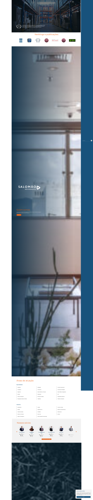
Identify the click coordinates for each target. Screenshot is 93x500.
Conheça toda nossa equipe (46, 439)
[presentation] (16, 431)
